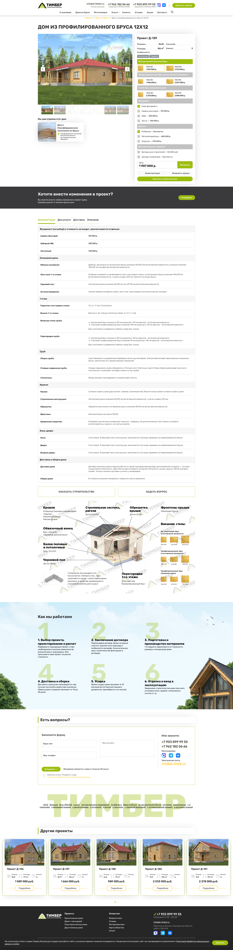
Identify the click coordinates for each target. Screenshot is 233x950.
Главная (88, 18)
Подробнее (24, 888)
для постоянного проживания (95, 805)
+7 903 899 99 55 (144, 4)
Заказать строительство (165, 179)
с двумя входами (80, 807)
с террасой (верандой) (135, 807)
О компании (65, 12)
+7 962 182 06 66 (119, 4)
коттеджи (167, 805)
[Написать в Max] (159, 6)
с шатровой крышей (183, 807)
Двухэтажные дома (74, 927)
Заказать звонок (183, 5)
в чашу (76, 805)
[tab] (115, 902)
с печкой (107, 807)
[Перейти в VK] (164, 6)
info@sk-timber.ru (95, 4)
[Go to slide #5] (98, 110)
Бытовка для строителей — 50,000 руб (160, 152)
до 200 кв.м (116, 805)
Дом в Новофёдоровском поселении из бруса (68, 128)
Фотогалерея (100, 12)
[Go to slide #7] (123, 110)
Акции (150, 12)
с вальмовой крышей (61, 807)
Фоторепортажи (117, 924)
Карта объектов (116, 927)
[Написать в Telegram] (171, 757)
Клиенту (126, 12)
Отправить (186, 197)
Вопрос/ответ (115, 918)
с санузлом (117, 807)
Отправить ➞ (51, 769)
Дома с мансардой (73, 921)
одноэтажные (179, 805)
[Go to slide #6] (110, 110)
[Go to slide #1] (47, 110)
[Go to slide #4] (85, 110)
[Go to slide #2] (60, 110)
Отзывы (139, 12)
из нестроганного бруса (149, 805)
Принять (220, 943)
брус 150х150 (65, 805)
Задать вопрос (156, 491)
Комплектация (152, 173)
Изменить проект (181, 173)
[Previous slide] (43, 69)
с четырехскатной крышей (159, 807)
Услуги (114, 12)
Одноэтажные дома (74, 918)
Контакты (162, 12)
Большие (54, 805)
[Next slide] (127, 69)
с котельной (95, 807)
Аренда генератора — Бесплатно (157, 157)
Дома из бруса (82, 12)
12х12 (45, 805)
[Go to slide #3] (72, 110)
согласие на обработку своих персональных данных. (69, 777)
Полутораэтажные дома (76, 924)
